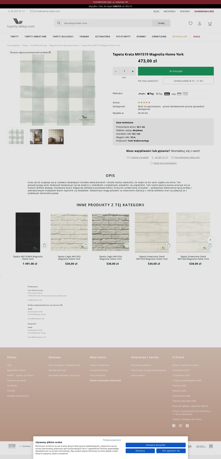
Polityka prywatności (112, 440)
